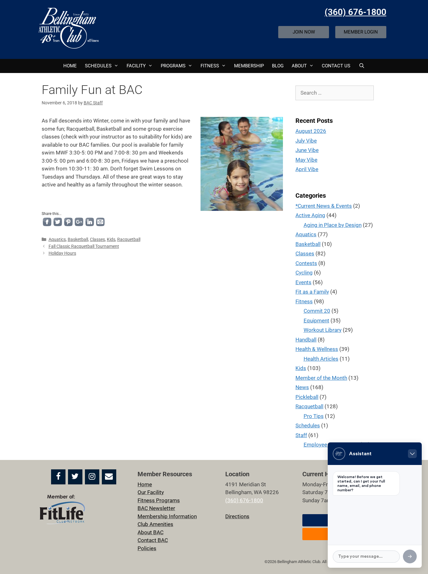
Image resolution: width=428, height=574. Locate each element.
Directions (237, 516)
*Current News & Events (323, 206)
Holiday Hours (62, 253)
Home (70, 66)
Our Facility (151, 492)
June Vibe (307, 150)
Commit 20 (317, 311)
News (302, 387)
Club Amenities (155, 524)
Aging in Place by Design (333, 225)
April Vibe (306, 169)
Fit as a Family (312, 292)
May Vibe (306, 160)
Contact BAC (153, 540)
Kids (111, 239)
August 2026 (310, 131)
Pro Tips (314, 416)
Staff (301, 435)
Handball (305, 340)
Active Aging (310, 215)
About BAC (151, 532)
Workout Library (323, 330)
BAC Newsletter (156, 508)
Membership (249, 66)
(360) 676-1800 (355, 12)
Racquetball (128, 239)
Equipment (316, 320)
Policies (147, 548)
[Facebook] (58, 476)
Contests (306, 263)
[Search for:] (334, 93)
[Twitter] (75, 476)
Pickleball (306, 397)
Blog (278, 66)
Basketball (78, 239)
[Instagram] (92, 476)
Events (303, 282)
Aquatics (57, 239)
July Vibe (306, 141)
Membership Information (167, 516)
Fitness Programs (159, 500)
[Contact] (109, 476)
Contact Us (336, 66)
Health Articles (321, 359)
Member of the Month (321, 378)
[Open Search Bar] (361, 66)
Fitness (304, 301)
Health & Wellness (316, 349)
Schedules (98, 66)
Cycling (304, 272)
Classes (97, 239)
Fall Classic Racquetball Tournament (84, 246)
